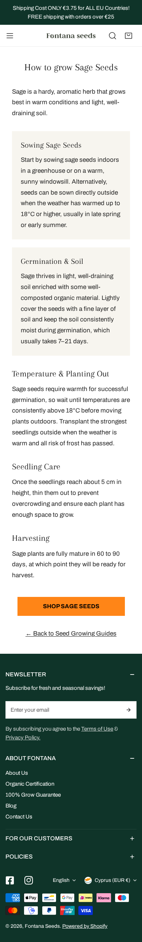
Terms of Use (97, 729)
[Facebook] (9, 880)
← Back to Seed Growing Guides (71, 633)
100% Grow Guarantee (33, 795)
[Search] (112, 36)
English (61, 880)
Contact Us (18, 817)
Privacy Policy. (22, 737)
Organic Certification (29, 784)
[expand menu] (9, 36)
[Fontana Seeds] (71, 36)
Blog (10, 806)
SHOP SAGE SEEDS (71, 606)
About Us (16, 773)
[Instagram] (28, 880)
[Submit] (129, 710)
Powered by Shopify (84, 926)
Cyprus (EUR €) (112, 880)
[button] (129, 36)
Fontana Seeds (42, 926)
